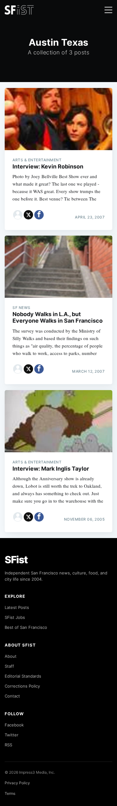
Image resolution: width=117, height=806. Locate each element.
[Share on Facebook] (39, 215)
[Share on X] (28, 215)
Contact (12, 695)
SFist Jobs (15, 617)
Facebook (14, 724)
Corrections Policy (22, 686)
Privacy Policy (17, 783)
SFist (16, 560)
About (11, 656)
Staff (9, 666)
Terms (10, 793)
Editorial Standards (23, 676)
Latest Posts (17, 607)
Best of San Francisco (26, 627)
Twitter (11, 734)
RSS (8, 744)
